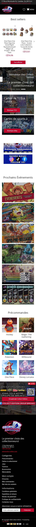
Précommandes (7, 459)
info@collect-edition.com (21, 3)
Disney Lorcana (26, 377)
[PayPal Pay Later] (14, 524)
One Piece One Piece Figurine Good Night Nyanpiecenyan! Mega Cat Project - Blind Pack (10, 47)
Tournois (5, 467)
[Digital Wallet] (18, 524)
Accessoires (6, 469)
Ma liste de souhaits (9, 484)
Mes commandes (8, 482)
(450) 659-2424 (6, 448)
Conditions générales (9, 491)
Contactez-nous (7, 502)
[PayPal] (11, 524)
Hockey (9, 334)
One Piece (9, 377)
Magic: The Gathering (26, 335)
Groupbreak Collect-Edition (18, 399)
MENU (32, 9)
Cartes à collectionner (9, 461)
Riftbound (26, 357)
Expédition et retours (9, 494)
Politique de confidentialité (11, 499)
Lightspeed (5, 521)
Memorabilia (6, 472)
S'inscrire (5, 479)
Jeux (3, 464)
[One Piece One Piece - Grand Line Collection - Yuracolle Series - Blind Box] (26, 31)
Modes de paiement (9, 497)
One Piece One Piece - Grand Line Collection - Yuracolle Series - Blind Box (26, 45)
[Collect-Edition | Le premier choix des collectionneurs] (8, 9)
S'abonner (27, 510)
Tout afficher (18, 62)
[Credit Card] (8, 524)
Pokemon (9, 357)
